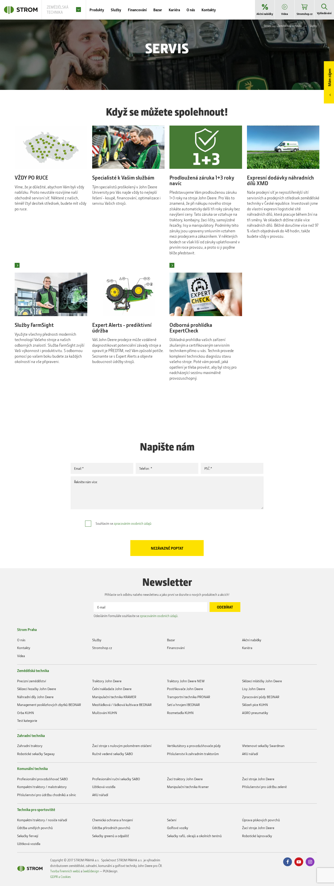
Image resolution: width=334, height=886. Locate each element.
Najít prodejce (17, 265)
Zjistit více (171, 265)
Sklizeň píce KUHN (255, 704)
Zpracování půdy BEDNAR (260, 696)
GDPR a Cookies (60, 877)
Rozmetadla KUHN (180, 712)
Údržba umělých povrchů (35, 827)
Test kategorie (27, 720)
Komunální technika (32, 768)
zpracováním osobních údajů (132, 523)
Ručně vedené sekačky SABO (112, 753)
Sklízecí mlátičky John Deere (262, 681)
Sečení (171, 820)
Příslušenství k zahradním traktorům (193, 753)
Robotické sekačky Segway (36, 753)
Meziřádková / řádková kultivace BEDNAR (122, 704)
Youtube (298, 861)
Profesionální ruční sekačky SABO (116, 779)
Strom (267, 26)
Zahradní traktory (30, 745)
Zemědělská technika (289, 26)
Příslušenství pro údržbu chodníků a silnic (46, 794)
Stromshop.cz (102, 647)
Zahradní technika (31, 735)
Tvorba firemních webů (65, 871)
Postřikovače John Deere (185, 688)
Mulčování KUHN (104, 712)
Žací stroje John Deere (258, 779)
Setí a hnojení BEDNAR (183, 704)
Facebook (287, 861)
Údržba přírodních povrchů (111, 827)
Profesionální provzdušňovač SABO (42, 779)
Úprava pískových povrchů (261, 820)
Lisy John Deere (253, 688)
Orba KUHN (25, 712)
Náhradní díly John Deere (35, 696)
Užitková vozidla (103, 786)
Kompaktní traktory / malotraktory (42, 786)
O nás (21, 640)
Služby (313, 26)
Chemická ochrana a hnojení (112, 820)
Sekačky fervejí (27, 835)
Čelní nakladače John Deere (112, 688)
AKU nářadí (250, 753)
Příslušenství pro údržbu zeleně (264, 786)
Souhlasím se (123, 523)
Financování (176, 647)
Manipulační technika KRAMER (114, 696)
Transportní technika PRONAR (188, 696)
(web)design (91, 871)
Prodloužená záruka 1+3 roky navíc (201, 180)
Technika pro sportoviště (36, 809)
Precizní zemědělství (31, 681)
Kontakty (23, 647)
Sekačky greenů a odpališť (110, 835)
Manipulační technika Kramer (188, 786)
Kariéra (247, 647)
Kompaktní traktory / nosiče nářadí (42, 820)
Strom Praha (27, 629)
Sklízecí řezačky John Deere (36, 688)
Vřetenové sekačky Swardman (263, 745)
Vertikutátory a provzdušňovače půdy (194, 745)
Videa (21, 655)
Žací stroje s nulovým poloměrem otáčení (121, 745)
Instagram (310, 861)
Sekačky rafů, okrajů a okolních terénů (194, 835)
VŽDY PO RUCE (31, 178)
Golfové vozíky (177, 827)
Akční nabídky (251, 640)
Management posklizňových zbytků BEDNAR (49, 704)
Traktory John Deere (107, 681)
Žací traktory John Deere (185, 779)
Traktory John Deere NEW (186, 681)
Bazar (171, 640)
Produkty (96, 9)
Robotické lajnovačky (257, 835)
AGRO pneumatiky (255, 712)
